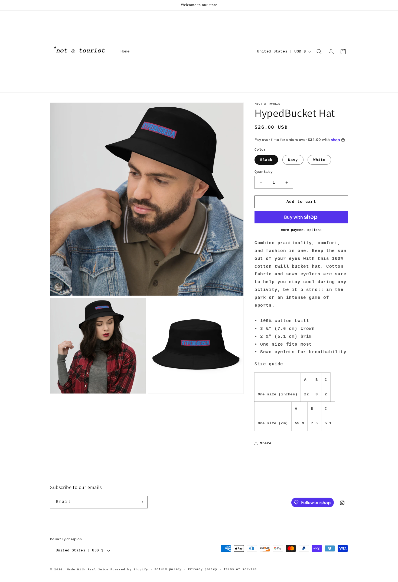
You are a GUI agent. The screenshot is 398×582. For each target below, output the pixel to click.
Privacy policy (202, 569)
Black (266, 160)
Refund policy (168, 569)
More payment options (301, 230)
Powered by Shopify (129, 569)
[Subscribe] (141, 502)
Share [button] (266, 443)
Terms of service (240, 569)
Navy (293, 160)
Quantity (264, 172)
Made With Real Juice (88, 569)
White (319, 160)
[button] (319, 52)
